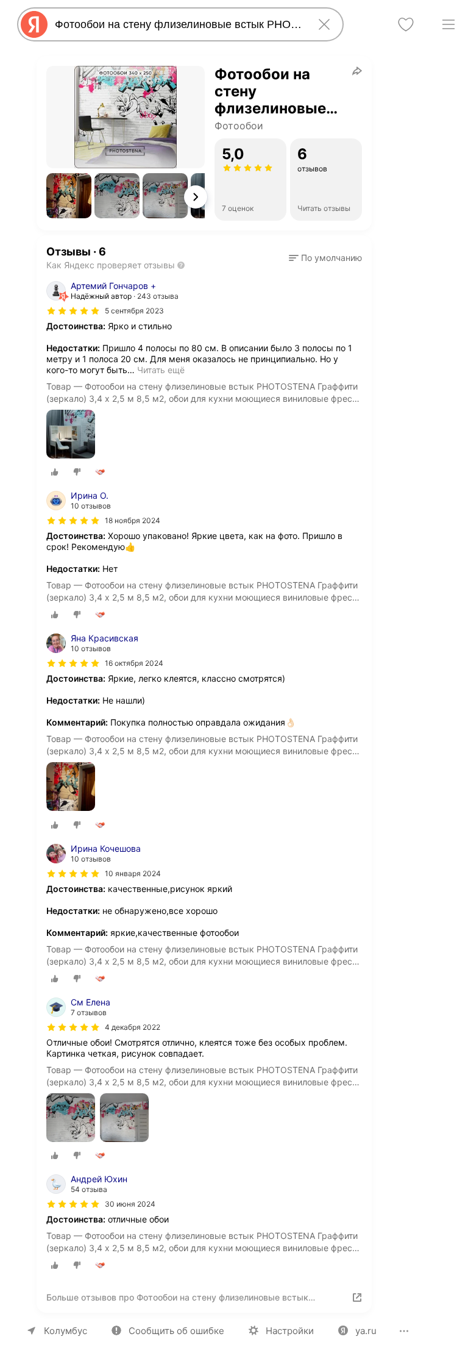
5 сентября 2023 (134, 310)
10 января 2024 (133, 873)
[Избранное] (405, 24)
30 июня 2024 (130, 1203)
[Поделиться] (357, 71)
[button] (68, 195)
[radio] (54, 472)
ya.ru (366, 1331)
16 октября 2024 (134, 663)
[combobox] (178, 24)
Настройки (290, 1331)
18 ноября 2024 (132, 520)
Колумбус (65, 1331)
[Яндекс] (34, 24)
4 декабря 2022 (132, 1027)
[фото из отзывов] (70, 435)
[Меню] (448, 24)
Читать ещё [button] (161, 370)
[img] (73, 311)
